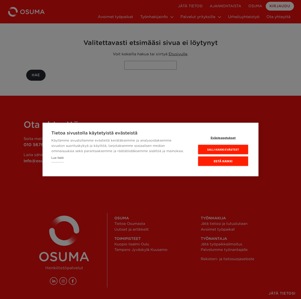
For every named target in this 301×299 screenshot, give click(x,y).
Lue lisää (57, 158)
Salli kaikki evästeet (223, 149)
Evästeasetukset (223, 138)
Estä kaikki (223, 161)
